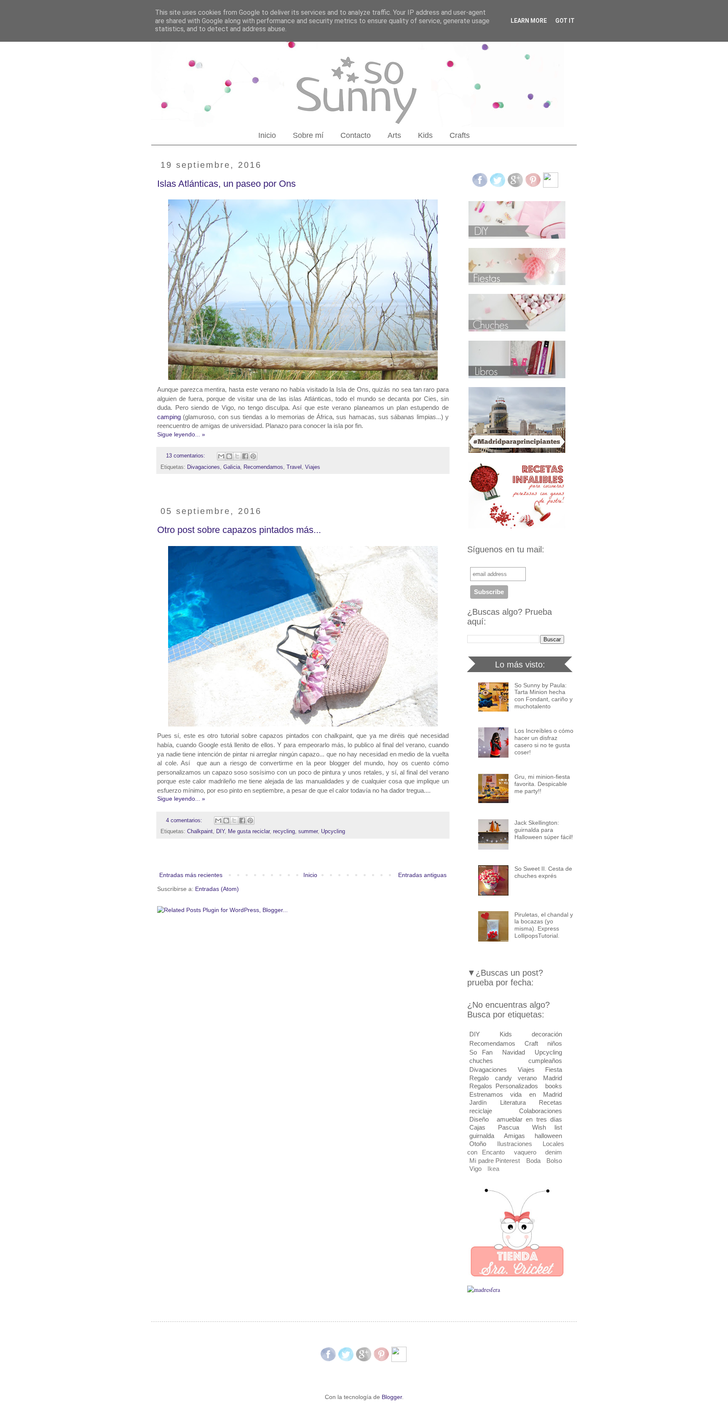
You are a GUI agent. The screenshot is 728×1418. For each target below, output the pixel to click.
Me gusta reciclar (249, 831)
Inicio (267, 135)
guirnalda (481, 1135)
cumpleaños (545, 1060)
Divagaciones (203, 467)
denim (553, 1152)
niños (554, 1043)
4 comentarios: (185, 820)
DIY (220, 831)
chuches (481, 1060)
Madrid (552, 1078)
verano (527, 1078)
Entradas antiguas (422, 875)
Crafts (460, 135)
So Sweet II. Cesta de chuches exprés (543, 872)
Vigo (475, 1168)
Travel (294, 467)
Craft (531, 1043)
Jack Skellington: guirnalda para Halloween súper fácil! (543, 829)
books (553, 1086)
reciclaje (480, 1110)
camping (169, 416)
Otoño (477, 1143)
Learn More (529, 20)
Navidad (513, 1052)
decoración (547, 1034)
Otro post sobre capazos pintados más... (239, 530)
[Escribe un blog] (229, 456)
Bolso (554, 1160)
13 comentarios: (186, 456)
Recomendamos (263, 467)
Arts (394, 135)
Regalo (479, 1078)
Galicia (231, 467)
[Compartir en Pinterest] (253, 456)
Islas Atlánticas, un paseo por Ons (226, 183)
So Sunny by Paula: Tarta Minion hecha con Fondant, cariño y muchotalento (543, 696)
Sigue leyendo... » (181, 434)
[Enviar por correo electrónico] (221, 456)
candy (503, 1078)
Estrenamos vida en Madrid (515, 1094)
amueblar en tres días (529, 1119)
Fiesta (553, 1069)
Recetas (550, 1102)
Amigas (514, 1135)
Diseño (479, 1119)
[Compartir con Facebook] (245, 456)
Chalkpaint (200, 831)
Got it (565, 20)
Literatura (513, 1102)
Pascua (508, 1127)
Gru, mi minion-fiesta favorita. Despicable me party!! (542, 783)
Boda (533, 1160)
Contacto (355, 135)
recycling (284, 831)
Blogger (392, 1397)
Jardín (478, 1102)
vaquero (525, 1152)
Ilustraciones (514, 1143)
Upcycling (333, 831)
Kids (425, 135)
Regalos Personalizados (503, 1086)
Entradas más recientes (190, 875)
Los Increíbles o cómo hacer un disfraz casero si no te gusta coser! (543, 741)
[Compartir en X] (237, 456)
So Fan (480, 1052)
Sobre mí (308, 135)
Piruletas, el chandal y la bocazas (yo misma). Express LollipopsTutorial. (543, 925)
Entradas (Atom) (217, 888)
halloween (548, 1135)
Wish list (547, 1127)
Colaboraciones (540, 1110)
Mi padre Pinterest (494, 1160)
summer (308, 831)
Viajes (312, 467)
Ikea (493, 1168)
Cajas (477, 1127)
